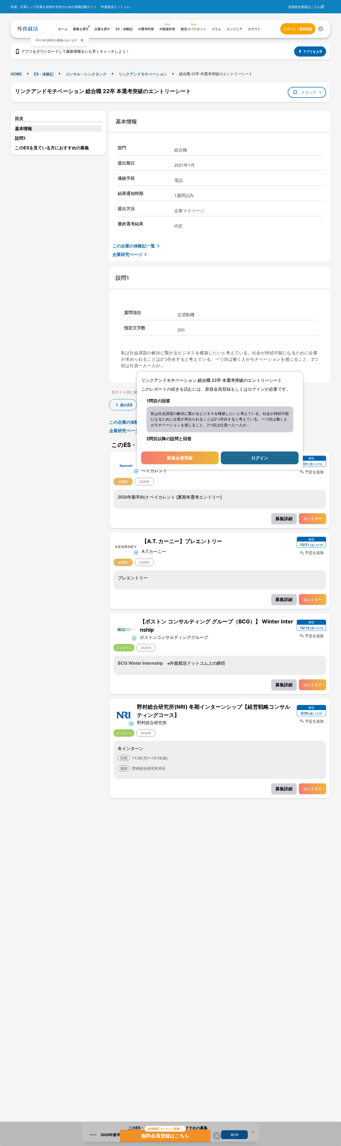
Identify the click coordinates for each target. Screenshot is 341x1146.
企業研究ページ (127, 254)
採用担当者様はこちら (304, 6)
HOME (16, 74)
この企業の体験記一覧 (133, 246)
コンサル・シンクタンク (86, 74)
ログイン (259, 458)
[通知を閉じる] (82, 40)
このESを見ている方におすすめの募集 (52, 148)
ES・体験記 (44, 74)
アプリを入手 (312, 51)
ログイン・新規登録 (297, 28)
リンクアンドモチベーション (143, 74)
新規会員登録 (180, 458)
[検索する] (321, 29)
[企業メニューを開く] (126, 465)
